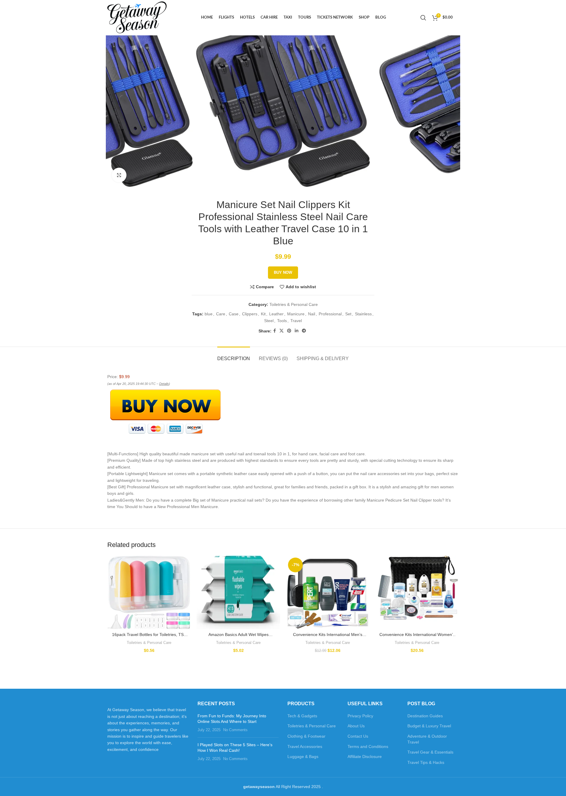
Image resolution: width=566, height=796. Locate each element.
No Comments (235, 730)
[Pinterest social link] (289, 331)
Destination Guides (425, 715)
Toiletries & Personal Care (293, 304)
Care (220, 314)
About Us (356, 726)
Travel (296, 320)
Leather (276, 314)
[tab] (233, 356)
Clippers (249, 314)
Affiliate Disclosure (365, 756)
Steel (269, 320)
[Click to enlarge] (119, 175)
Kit (263, 314)
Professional (330, 314)
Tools (282, 320)
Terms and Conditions (368, 746)
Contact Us (358, 736)
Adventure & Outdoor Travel (427, 739)
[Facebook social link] (275, 331)
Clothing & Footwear (306, 736)
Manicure (296, 314)
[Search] (423, 18)
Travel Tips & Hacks (425, 762)
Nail (311, 314)
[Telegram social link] (304, 331)
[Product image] (149, 592)
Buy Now (283, 272)
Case (233, 314)
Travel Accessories (304, 746)
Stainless (363, 314)
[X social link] (281, 331)
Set (348, 314)
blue (209, 314)
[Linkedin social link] (296, 331)
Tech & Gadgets (302, 715)
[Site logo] (137, 17)
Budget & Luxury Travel (429, 726)
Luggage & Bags (302, 756)
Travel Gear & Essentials (430, 752)
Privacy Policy (360, 715)
